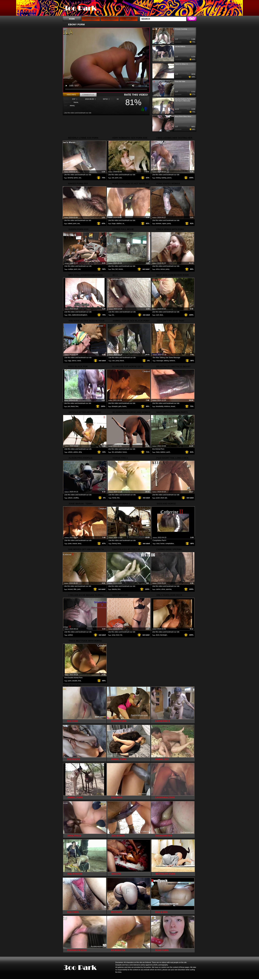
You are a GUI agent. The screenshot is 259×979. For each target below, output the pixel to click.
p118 (158, 498)
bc (113, 315)
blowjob (115, 406)
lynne (76, 178)
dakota (114, 589)
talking (166, 361)
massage (159, 361)
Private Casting (181, 29)
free (113, 269)
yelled (70, 635)
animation (118, 452)
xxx (80, 178)
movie (120, 269)
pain (79, 589)
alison (70, 498)
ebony (72, 106)
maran (74, 544)
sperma (168, 589)
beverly (70, 178)
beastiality (159, 406)
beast (173, 406)
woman (158, 223)
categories (90, 18)
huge (114, 223)
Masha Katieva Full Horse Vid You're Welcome (185, 100)
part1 (168, 452)
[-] (146, 109)
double (74, 681)
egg (69, 361)
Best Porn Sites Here (183, 116)
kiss (119, 589)
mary (157, 452)
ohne (163, 589)
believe (172, 361)
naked (70, 223)
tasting (163, 178)
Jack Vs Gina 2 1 (181, 64)
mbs (69, 315)
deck (157, 635)
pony (169, 223)
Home (72, 18)
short (162, 498)
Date (128, 18)
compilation (169, 544)
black (122, 361)
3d (113, 452)
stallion (119, 223)
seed (79, 361)
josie (70, 544)
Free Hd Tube (180, 81)
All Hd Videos (180, 46)
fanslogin (163, 635)
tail (166, 498)
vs (123, 223)
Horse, (76, 102)
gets (120, 406)
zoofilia (76, 498)
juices (169, 178)
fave (161, 315)
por (69, 406)
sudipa (70, 269)
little (75, 589)
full (116, 269)
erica (158, 269)
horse (125, 452)
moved (70, 589)
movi (117, 635)
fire (118, 498)
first (79, 681)
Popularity (110, 18)
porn (116, 178)
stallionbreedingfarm (79, 315)
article (70, 452)
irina (119, 544)
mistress (167, 406)
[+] (142, 109)
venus (162, 269)
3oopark (80, 8)
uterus (74, 361)
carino (158, 589)
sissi (158, 544)
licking (158, 178)
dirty (80, 452)
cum (157, 315)
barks (124, 406)
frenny (114, 544)
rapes (164, 223)
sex (120, 178)
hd (121, 635)
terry (79, 544)
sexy (113, 635)
